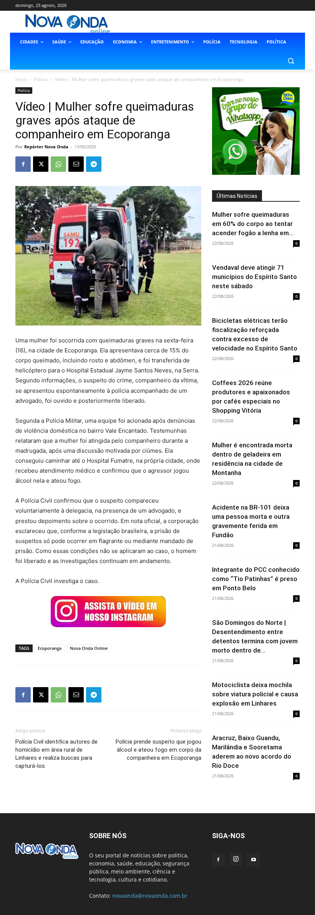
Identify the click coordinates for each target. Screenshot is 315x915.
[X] (40, 164)
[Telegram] (93, 164)
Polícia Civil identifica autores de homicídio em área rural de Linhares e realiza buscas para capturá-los (56, 753)
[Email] (76, 164)
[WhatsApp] (58, 164)
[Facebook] (23, 164)
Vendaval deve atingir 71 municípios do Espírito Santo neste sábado (254, 277)
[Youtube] (253, 860)
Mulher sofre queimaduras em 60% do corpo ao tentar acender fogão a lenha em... (252, 224)
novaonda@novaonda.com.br (149, 895)
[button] (291, 60)
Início (21, 79)
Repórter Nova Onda (46, 146)
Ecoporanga (49, 648)
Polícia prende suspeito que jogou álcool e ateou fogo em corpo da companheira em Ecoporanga (158, 749)
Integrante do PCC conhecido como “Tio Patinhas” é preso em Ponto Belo (256, 579)
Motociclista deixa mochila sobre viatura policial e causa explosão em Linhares (255, 694)
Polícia (41, 79)
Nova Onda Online (89, 648)
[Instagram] (236, 859)
